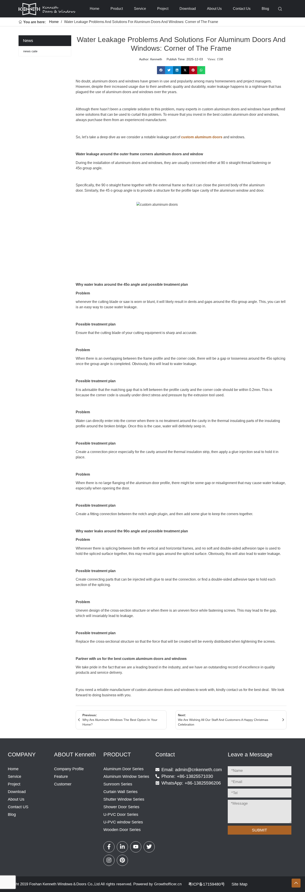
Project (162, 8)
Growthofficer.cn (168, 884)
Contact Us (242, 8)
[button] (161, 70)
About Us (214, 8)
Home (94, 8)
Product (117, 8)
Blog (265, 8)
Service (140, 8)
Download (188, 8)
